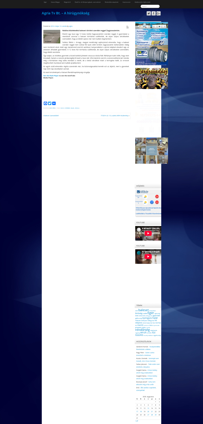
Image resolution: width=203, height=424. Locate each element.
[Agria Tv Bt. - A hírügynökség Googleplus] (158, 13)
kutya (148, 323)
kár (151, 323)
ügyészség (157, 335)
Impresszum (126, 2)
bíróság (138, 313)
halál (72, 108)
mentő (140, 325)
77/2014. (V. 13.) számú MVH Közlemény (114, 116)
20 (148, 411)
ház (153, 320)
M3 (136, 325)
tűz (153, 332)
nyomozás (156, 325)
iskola (77, 108)
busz (62, 108)
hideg (149, 320)
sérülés (149, 333)
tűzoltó (139, 335)
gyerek (150, 316)
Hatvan (138, 320)
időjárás (138, 322)
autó (136, 310)
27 (148, 415)
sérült (143, 332)
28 (152, 415)
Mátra (151, 325)
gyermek (67, 108)
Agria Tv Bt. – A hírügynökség (65, 13)
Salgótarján (153, 330)
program (138, 327)
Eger (45, 2)
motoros (146, 325)
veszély (146, 335)
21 (152, 411)
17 (137, 411)
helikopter (144, 320)
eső (147, 316)
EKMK (136, 316)
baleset (143, 310)
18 (141, 411)
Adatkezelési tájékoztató (142, 2)
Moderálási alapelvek (111, 2)
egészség (157, 313)
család (145, 313)
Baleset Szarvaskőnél (51, 116)
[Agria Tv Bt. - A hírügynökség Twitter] (149, 13)
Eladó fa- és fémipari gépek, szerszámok (88, 2)
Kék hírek (53, 108)
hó (156, 320)
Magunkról (67, 2)
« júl (136, 421)
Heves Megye (55, 2)
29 (155, 415)
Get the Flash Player (51, 76)
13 (148, 408)
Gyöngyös (147, 318)
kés (154, 323)
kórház (158, 323)
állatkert (150, 335)
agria (70, 26)
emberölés (142, 316)
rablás (144, 327)
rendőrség (142, 330)
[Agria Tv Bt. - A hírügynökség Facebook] (154, 13)
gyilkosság (138, 318)
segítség (137, 333)
